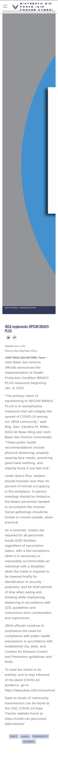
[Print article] (8, 337)
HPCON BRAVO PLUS (40, 736)
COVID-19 (13, 736)
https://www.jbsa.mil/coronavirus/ (30, 690)
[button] (5, 7)
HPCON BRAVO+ (28, 741)
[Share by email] (14, 337)
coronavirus (25, 736)
